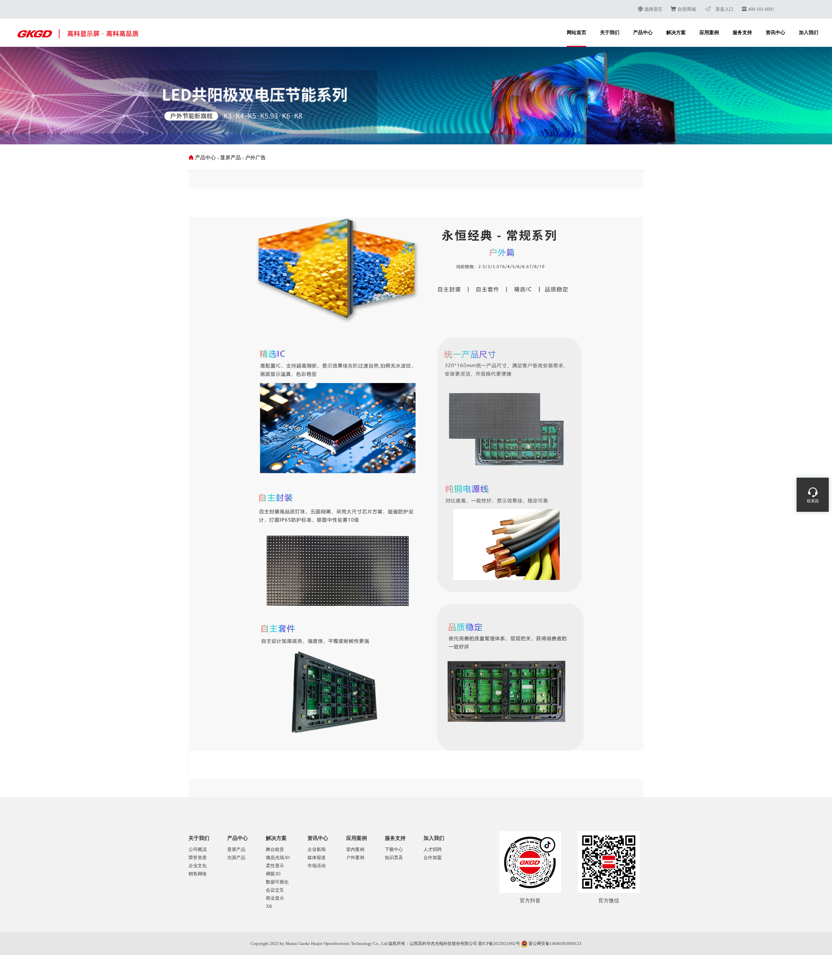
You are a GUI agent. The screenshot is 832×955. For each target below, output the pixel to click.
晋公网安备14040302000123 (554, 943)
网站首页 (576, 32)
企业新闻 (316, 849)
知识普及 (394, 857)
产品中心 (643, 32)
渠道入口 (724, 9)
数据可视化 (277, 882)
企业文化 (197, 865)
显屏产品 (230, 157)
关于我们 (609, 32)
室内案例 (355, 849)
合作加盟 (432, 857)
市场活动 (316, 865)
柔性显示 (275, 865)
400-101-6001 (760, 9)
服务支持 (742, 32)
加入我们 (808, 32)
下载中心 (394, 849)
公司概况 (197, 849)
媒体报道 (316, 857)
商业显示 (275, 898)
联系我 (813, 501)
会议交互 (275, 890)
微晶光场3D (278, 857)
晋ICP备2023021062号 (499, 943)
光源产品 (236, 857)
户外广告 (255, 157)
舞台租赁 (275, 849)
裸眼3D (273, 873)
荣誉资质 (197, 857)
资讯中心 (775, 32)
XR (269, 906)
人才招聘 (432, 849)
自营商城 (686, 9)
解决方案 (676, 32)
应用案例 (709, 32)
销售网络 (197, 873)
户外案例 (355, 857)
